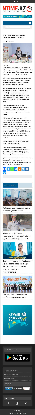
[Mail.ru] (27, 169)
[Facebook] (4, 169)
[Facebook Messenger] (4, 172)
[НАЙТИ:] (17, 27)
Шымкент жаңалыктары (11, 374)
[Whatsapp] (12, 169)
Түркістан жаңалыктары (11, 371)
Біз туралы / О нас (9, 378)
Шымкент (11, 41)
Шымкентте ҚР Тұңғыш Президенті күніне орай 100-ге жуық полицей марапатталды (16, 236)
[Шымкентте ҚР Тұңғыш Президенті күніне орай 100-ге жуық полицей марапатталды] (17, 222)
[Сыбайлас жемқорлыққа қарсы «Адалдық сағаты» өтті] (17, 197)
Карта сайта (17, 410)
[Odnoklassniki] (19, 169)
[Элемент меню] (14, 1)
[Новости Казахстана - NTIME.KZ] (17, 8)
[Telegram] (8, 169)
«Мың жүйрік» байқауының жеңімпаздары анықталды (15, 295)
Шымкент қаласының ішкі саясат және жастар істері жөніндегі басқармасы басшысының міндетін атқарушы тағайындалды (17, 266)
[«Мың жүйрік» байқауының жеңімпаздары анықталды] (17, 284)
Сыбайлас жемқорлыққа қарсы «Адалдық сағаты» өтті (16, 209)
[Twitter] (23, 169)
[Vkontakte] (15, 169)
